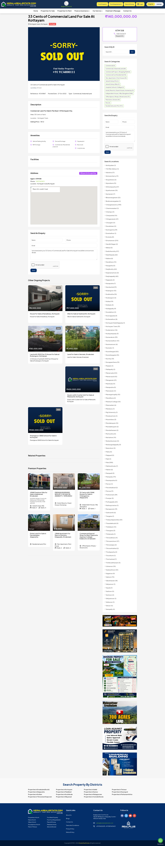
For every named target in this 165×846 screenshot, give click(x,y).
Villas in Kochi (32, 822)
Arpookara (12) (111, 183)
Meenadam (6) (111, 405)
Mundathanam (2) (112, 430)
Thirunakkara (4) (112, 538)
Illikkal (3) (109, 247)
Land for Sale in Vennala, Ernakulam (80, 354)
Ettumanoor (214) (112, 240)
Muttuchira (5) (111, 434)
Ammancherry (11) (112, 176)
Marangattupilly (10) (113, 394)
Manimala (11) (110, 384)
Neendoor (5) (111, 448)
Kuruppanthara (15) (112, 362)
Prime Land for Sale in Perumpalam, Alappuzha (38, 535)
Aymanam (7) (110, 194)
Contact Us (127, 11)
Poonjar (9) (110, 498)
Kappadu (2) (110, 280)
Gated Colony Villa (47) (113, 84)
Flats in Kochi (32, 820)
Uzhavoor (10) (111, 566)
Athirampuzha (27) (112, 187)
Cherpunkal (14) (111, 215)
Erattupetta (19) (111, 230)
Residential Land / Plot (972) (114, 106)
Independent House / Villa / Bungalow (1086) (119, 93)
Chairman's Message (112, 11)
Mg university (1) (112, 412)
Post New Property (52, 817)
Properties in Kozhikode (64, 794)
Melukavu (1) (110, 409)
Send (33, 270)
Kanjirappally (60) (112, 276)
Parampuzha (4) (111, 480)
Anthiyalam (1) (111, 165)
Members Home (51, 824)
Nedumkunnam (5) (112, 441)
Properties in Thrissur (119, 789)
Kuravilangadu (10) (112, 355)
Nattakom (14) (111, 437)
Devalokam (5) (111, 226)
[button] (97, 28)
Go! (132, 52)
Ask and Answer (51, 827)
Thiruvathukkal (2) (112, 548)
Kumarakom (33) (112, 337)
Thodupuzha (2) (111, 552)
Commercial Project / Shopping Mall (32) (118, 72)
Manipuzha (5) (111, 387)
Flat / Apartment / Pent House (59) (116, 78)
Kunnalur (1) (110, 348)
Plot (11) (108, 103)
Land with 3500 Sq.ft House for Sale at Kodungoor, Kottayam (44, 355)
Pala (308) (109, 462)
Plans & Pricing (129, 4)
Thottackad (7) (111, 559)
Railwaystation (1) (112, 505)
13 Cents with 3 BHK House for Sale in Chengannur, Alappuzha (87, 495)
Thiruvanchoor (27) (112, 541)
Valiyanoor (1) (110, 584)
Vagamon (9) (110, 573)
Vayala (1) (109, 588)
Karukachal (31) (111, 287)
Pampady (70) (111, 477)
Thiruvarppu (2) (111, 545)
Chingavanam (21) (112, 219)
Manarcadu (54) (111, 373)
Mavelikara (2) (111, 398)
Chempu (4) (110, 212)
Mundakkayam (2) (112, 426)
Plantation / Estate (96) (113, 99)
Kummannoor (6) (112, 344)
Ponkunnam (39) (111, 495)
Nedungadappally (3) (113, 444)
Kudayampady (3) (112, 333)
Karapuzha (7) (111, 283)
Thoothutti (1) (111, 555)
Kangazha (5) (110, 265)
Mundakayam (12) (112, 423)
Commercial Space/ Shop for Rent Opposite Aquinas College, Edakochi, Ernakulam (89, 536)
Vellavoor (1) (110, 602)
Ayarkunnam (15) (112, 190)
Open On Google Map (89, 173)
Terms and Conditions (72, 825)
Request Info (120, 36)
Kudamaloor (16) (111, 330)
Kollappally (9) (111, 308)
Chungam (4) (110, 222)
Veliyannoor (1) (111, 598)
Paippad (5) (110, 455)
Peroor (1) (109, 484)
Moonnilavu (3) (111, 419)
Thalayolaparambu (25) (114, 520)
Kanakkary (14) (111, 262)
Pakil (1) (108, 459)
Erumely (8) (110, 237)
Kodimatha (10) (111, 294)
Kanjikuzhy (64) (111, 269)
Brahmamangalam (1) (113, 201)
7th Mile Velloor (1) (112, 169)
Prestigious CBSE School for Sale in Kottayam (43, 436)
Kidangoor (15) (111, 290)
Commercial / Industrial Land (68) (116, 68)
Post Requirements (116, 4)
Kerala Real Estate (84, 843)
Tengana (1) (110, 516)
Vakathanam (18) (112, 580)
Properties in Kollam (35, 794)
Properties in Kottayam (64, 789)
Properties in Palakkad (63, 792)
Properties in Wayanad (64, 797)
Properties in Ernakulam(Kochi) (38, 789)
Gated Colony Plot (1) (112, 81)
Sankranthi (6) (111, 512)
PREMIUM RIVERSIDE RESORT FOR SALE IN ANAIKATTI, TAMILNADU (63, 494)
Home (36, 11)
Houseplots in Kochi (34, 824)
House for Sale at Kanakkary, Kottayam (44, 314)
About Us (69, 815)
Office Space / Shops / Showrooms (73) (118, 96)
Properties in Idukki (90, 789)
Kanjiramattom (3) (112, 273)
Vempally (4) (110, 609)
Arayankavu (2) (111, 180)
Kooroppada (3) (111, 316)
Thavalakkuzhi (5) (112, 523)
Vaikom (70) (110, 577)
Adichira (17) (110, 172)
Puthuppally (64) (112, 502)
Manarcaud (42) (111, 376)
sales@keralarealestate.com (104, 823)
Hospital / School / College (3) (115, 87)
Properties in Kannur (91, 792)
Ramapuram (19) (111, 509)
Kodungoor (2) (111, 298)
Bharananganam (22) (113, 197)
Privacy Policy (70, 829)
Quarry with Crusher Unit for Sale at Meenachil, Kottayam (80, 396)
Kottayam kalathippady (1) (115, 323)
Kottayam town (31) (113, 326)
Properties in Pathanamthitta (122, 794)
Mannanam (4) (111, 391)
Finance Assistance (81, 11)
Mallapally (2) (110, 369)
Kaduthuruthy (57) (112, 251)
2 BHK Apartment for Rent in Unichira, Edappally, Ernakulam (63, 535)
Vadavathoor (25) (112, 570)
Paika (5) (109, 452)
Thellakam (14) (111, 527)
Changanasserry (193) (113, 205)
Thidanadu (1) (111, 534)
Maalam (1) (109, 366)
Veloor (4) (109, 605)
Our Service (97, 11)
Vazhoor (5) (110, 591)
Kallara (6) (109, 258)
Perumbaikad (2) (112, 487)
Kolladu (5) (110, 305)
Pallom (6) (109, 469)
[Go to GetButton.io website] (160, 844)
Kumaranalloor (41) (112, 341)
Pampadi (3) (110, 473)
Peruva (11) (109, 491)
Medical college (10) (113, 401)
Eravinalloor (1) (111, 233)
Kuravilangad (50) (112, 351)
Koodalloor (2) (111, 312)
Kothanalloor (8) (111, 319)
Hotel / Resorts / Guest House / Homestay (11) (120, 90)
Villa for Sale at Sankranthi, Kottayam (81, 314)
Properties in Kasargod (120, 792)
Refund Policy (70, 832)
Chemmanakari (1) (112, 208)
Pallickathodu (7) (112, 466)
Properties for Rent (64, 11)
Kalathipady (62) (112, 255)
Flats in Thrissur (32, 827)
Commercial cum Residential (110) (116, 75)
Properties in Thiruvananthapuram (40, 797)
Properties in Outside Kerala (93, 797)
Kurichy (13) (110, 359)
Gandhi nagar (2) (112, 244)
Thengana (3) (110, 530)
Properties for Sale (48, 11)
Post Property (102, 4)
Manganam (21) (111, 380)
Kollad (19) (109, 301)
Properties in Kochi (33, 817)
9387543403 (40, 181)
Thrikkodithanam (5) (113, 563)
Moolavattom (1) (111, 416)
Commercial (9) (110, 65)
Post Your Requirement (54, 820)
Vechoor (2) (110, 595)
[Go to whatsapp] (160, 840)
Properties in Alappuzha (36, 792)
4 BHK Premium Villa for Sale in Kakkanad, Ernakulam (38, 494)
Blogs (68, 818)
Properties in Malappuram (93, 794)
